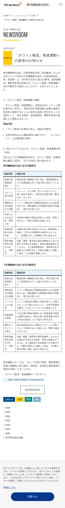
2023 (7, 420)
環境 (28, 399)
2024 (7, 416)
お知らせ (9, 399)
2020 (7, 433)
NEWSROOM (32, 389)
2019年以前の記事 (14, 437)
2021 (7, 429)
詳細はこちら (9, 487)
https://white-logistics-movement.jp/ (26, 379)
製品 (37, 399)
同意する (32, 496)
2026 (7, 408)
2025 (7, 412)
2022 (7, 425)
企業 (20, 399)
